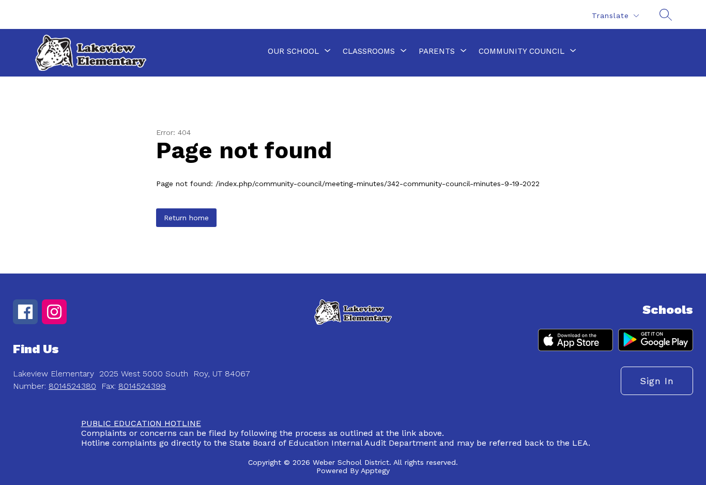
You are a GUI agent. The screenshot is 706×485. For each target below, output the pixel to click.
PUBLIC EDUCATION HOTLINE (141, 423)
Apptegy (375, 470)
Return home (186, 218)
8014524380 (72, 386)
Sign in (657, 380)
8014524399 (142, 386)
